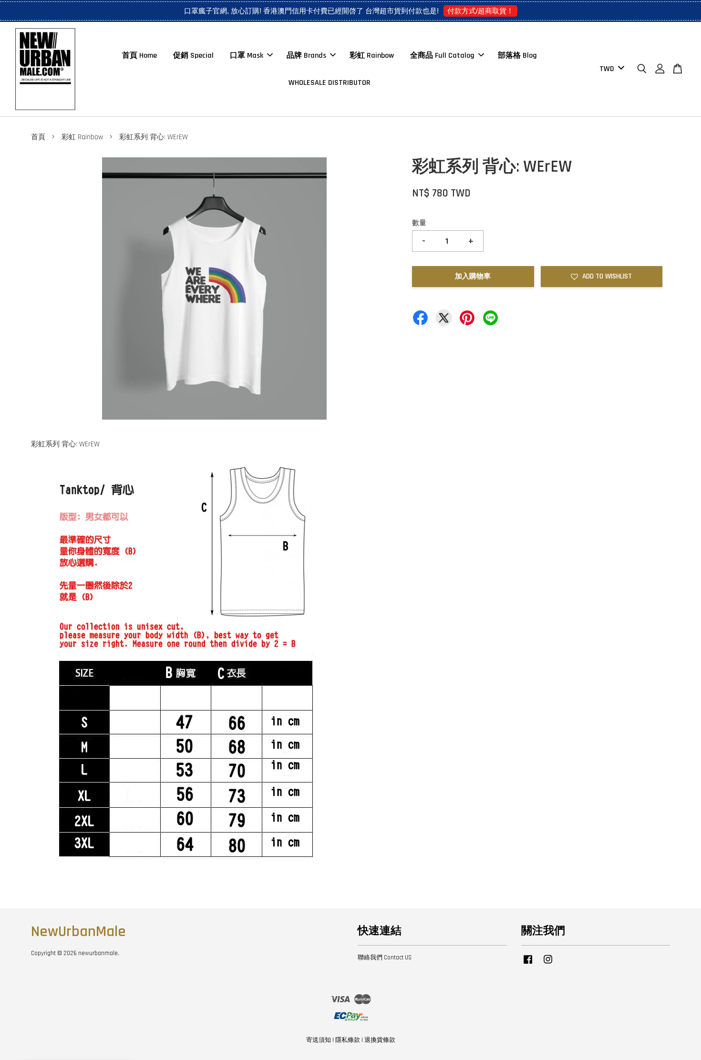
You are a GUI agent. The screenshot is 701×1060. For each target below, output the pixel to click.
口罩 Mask (246, 56)
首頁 (38, 137)
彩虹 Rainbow (372, 56)
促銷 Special (193, 56)
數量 (419, 222)
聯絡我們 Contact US (385, 957)
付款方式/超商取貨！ (480, 11)
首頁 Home (139, 56)
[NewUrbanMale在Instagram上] (548, 964)
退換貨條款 (379, 1040)
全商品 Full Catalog (442, 56)
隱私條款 (347, 1040)
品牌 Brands (306, 56)
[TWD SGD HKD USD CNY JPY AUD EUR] (610, 69)
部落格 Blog (517, 56)
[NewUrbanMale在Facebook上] (528, 964)
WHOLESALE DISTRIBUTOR (330, 83)
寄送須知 (318, 1040)
